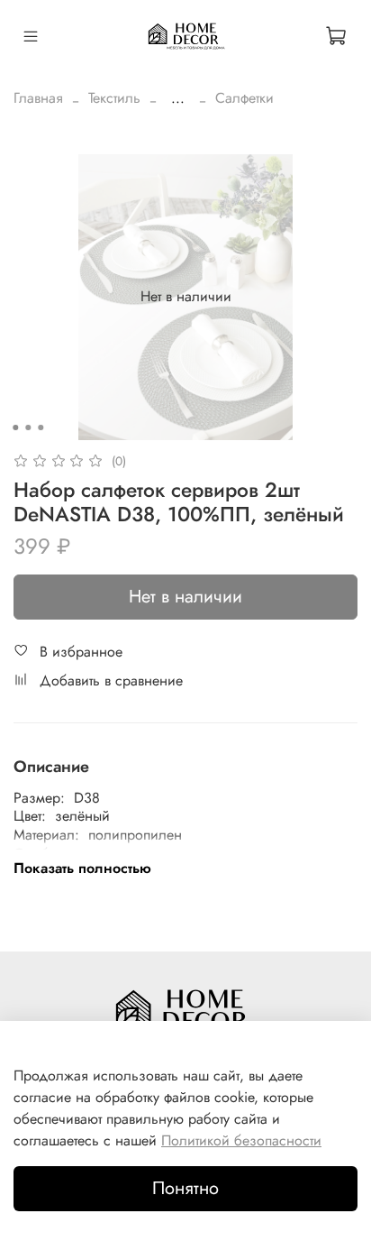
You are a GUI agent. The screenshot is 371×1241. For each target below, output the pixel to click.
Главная (38, 97)
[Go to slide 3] (40, 427)
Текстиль (114, 97)
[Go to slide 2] (28, 427)
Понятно (185, 1188)
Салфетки (244, 97)
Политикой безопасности (241, 1140)
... (178, 98)
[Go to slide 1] (15, 427)
